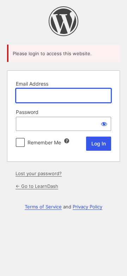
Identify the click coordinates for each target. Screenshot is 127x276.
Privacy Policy (87, 206)
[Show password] (104, 124)
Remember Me (44, 142)
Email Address (32, 84)
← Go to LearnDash (37, 186)
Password (27, 112)
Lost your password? (39, 173)
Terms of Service (43, 206)
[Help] (66, 141)
